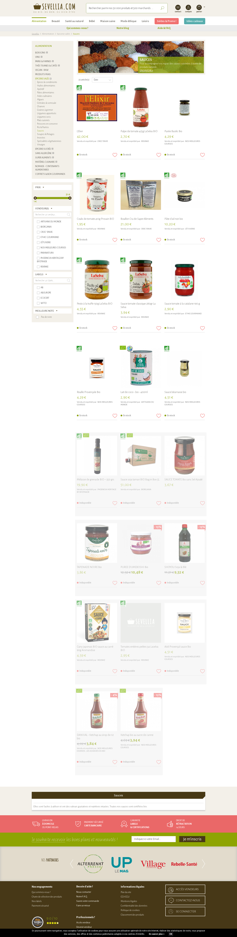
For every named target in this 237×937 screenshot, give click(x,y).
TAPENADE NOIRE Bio (89, 567)
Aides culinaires (44, 96)
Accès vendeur (83, 922)
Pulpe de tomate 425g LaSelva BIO (139, 131)
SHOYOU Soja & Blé (175, 567)
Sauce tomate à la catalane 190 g (182, 303)
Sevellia (35, 34)
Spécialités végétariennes (49, 141)
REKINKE (145, 141)
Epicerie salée (63, 34)
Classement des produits (132, 915)
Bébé (92, 21)
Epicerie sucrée (43, 149)
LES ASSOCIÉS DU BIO (95, 751)
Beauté (56, 21)
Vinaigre (41, 144)
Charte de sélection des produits (47, 897)
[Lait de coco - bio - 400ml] (141, 368)
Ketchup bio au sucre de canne (137, 735)
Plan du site (126, 892)
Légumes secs (44, 117)
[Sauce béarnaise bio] (184, 368)
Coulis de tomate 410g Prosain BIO (95, 218)
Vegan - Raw (42, 70)
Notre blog (123, 28)
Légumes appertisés (46, 113)
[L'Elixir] (97, 108)
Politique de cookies (130, 910)
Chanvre (41, 106)
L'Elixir (80, 131)
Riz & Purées (43, 127)
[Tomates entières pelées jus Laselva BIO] (141, 623)
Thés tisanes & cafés (46, 66)
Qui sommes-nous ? (77, 28)
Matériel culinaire (45, 162)
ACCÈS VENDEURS (187, 889)
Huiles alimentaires (46, 85)
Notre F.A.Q (81, 896)
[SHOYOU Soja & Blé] (184, 543)
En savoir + (146, 70)
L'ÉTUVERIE (190, 229)
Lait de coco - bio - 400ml (134, 392)
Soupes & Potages (45, 134)
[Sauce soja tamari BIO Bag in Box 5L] (141, 456)
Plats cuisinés (43, 120)
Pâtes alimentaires (45, 92)
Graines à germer (45, 110)
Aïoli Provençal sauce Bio (177, 646)
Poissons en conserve (47, 124)
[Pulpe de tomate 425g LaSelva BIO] (141, 108)
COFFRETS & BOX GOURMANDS (50, 174)
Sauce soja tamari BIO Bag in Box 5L (140, 479)
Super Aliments (43, 157)
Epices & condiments (47, 82)
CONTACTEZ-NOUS (188, 900)
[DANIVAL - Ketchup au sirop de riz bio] (97, 711)
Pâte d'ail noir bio (173, 218)
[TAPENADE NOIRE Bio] (97, 543)
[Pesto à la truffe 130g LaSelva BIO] (97, 280)
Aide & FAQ (164, 28)
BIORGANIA (146, 489)
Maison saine (107, 21)
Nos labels (37, 901)
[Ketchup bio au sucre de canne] (141, 711)
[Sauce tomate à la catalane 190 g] (184, 280)
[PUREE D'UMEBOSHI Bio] (141, 543)
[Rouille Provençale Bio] (97, 368)
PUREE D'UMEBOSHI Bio (134, 567)
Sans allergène (43, 153)
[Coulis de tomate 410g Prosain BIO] (97, 195)
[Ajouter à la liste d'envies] (115, 155)
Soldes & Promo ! (166, 21)
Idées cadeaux (195, 21)
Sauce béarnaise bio (175, 392)
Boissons (40, 53)
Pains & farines (43, 61)
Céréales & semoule (46, 103)
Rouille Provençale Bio (88, 392)
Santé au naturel (74, 21)
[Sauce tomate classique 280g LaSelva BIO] (141, 280)
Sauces (40, 131)
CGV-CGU (125, 897)
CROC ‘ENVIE (103, 141)
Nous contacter (83, 892)
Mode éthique (128, 21)
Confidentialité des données (134, 906)
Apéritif (40, 89)
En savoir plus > (156, 934)
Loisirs (145, 21)
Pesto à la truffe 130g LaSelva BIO (94, 303)
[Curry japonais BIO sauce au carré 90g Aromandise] (97, 623)
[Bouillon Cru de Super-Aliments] (141, 195)
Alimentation (39, 21)
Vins (37, 57)
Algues (40, 99)
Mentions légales (129, 901)
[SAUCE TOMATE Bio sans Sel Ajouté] (184, 456)
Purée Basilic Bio (173, 131)
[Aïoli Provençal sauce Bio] (184, 623)
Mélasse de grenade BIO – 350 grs (95, 479)
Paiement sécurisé (40, 906)
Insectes (41, 137)
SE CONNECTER (186, 911)
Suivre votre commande (87, 901)
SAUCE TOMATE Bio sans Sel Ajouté (183, 479)
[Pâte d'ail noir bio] (184, 195)
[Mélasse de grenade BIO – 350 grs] (97, 456)
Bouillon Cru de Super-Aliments (137, 218)
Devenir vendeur (84, 927)
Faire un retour (83, 905)
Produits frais (43, 74)
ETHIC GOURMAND (193, 314)
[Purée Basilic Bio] (184, 108)
